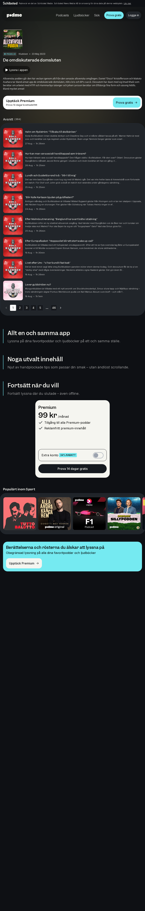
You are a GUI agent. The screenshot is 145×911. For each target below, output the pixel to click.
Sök (97, 15)
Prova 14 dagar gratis (73, 469)
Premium (47, 407)
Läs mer (127, 3)
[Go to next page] (61, 308)
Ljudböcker (81, 15)
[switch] (98, 455)
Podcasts (62, 15)
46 (54, 307)
